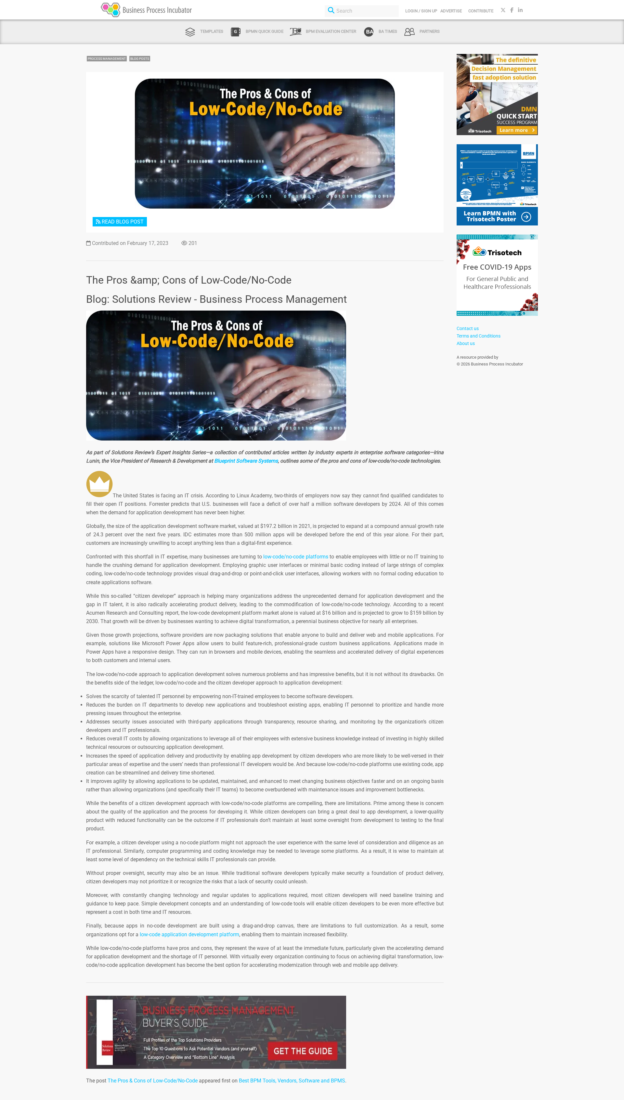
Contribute (480, 10)
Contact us (468, 328)
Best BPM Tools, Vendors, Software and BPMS (292, 1081)
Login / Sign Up (421, 10)
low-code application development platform (188, 934)
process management (107, 58)
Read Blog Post (122, 222)
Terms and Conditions (478, 336)
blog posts (139, 58)
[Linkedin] (520, 10)
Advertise (451, 10)
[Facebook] (512, 10)
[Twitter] (503, 10)
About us (466, 343)
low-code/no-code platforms (295, 557)
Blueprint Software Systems (246, 461)
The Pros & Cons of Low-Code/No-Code (153, 1081)
